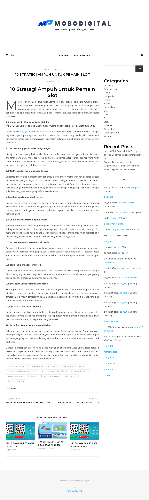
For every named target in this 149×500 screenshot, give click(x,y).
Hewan (107, 103)
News (107, 114)
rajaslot (107, 375)
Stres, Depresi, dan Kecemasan (119, 169)
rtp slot (111, 235)
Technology (110, 128)
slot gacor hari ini (125, 202)
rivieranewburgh (123, 212)
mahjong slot (110, 351)
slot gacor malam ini (127, 277)
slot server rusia (130, 268)
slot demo (109, 369)
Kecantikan (109, 107)
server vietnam (111, 321)
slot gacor (25, 131)
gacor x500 (116, 217)
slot (115, 246)
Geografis (109, 96)
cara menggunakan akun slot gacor (55, 371)
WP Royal (84, 480)
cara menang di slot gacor (73, 366)
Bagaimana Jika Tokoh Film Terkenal (121, 165)
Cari (139, 69)
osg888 (124, 283)
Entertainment (111, 88)
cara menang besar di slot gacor (44, 366)
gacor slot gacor (81, 371)
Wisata (107, 136)
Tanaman (108, 125)
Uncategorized (52, 70)
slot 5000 (108, 345)
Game (107, 92)
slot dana (108, 196)
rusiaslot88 (109, 262)
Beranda (63, 55)
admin (13, 388)
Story (106, 121)
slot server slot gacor (16, 381)
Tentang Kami (82, 55)
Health (107, 99)
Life (106, 110)
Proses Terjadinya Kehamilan (118, 162)
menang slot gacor (15, 376)
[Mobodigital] (74, 23)
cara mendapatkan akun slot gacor (22, 371)
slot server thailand (113, 223)
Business (108, 85)
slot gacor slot (71, 376)
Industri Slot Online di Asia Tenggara (122, 151)
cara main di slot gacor (17, 366)
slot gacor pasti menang (50, 376)
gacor (61, 109)
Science (107, 118)
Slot (111, 336)
